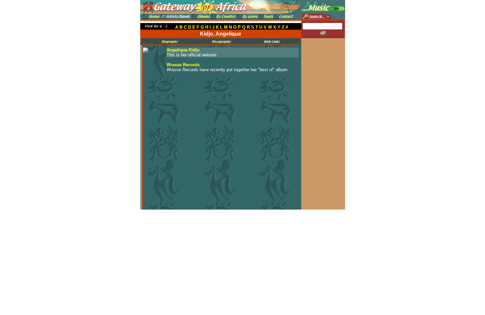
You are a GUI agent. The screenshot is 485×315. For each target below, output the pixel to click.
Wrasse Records (183, 64)
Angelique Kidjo (183, 49)
